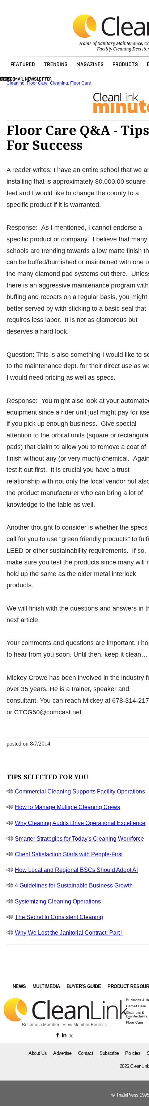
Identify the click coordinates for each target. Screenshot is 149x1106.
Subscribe (109, 1053)
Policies (132, 1053)
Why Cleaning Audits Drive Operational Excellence (80, 823)
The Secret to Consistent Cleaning (59, 917)
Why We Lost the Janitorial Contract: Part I (69, 933)
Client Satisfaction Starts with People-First (69, 854)
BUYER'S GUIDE (84, 986)
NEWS (19, 986)
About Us (38, 1053)
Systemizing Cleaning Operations (58, 901)
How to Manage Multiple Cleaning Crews (67, 807)
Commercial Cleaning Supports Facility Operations (80, 791)
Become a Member (40, 1024)
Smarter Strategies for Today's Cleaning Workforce (79, 839)
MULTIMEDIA (46, 986)
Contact (85, 1053)
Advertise (62, 1053)
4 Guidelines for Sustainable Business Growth (74, 885)
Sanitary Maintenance (120, 43)
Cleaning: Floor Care (27, 83)
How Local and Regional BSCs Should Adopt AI (76, 870)
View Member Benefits (85, 1024)
